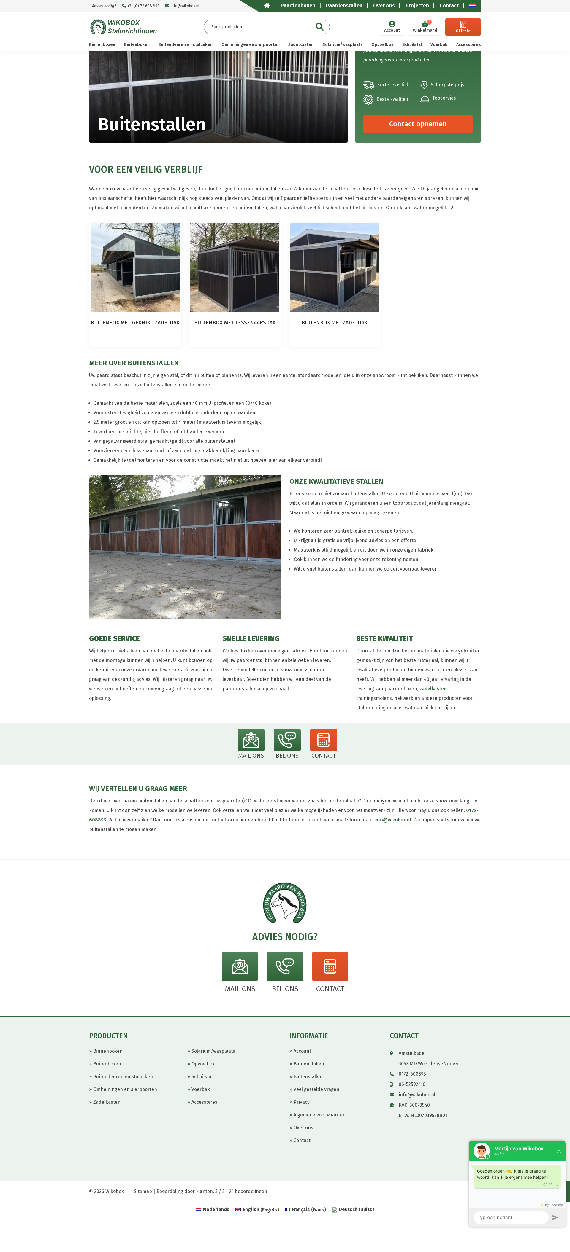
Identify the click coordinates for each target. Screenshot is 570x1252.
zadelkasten (432, 689)
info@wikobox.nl (185, 6)
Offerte (463, 31)
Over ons (303, 1127)
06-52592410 (412, 1084)
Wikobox (114, 1191)
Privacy (302, 1102)
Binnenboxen (102, 44)
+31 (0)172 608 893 (143, 6)
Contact (302, 1140)
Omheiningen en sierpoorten (250, 44)
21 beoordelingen (248, 1191)
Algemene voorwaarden (320, 1115)
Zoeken (319, 27)
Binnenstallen (309, 1064)
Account (392, 30)
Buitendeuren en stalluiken (185, 44)
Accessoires (468, 44)
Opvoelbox (382, 44)
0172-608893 (412, 1074)
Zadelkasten (301, 44)
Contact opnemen (418, 124)
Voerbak (438, 44)
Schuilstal (412, 44)
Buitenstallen (308, 1076)
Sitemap (143, 1191)
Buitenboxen (137, 44)
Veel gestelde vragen (316, 1089)
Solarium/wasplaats (342, 44)
